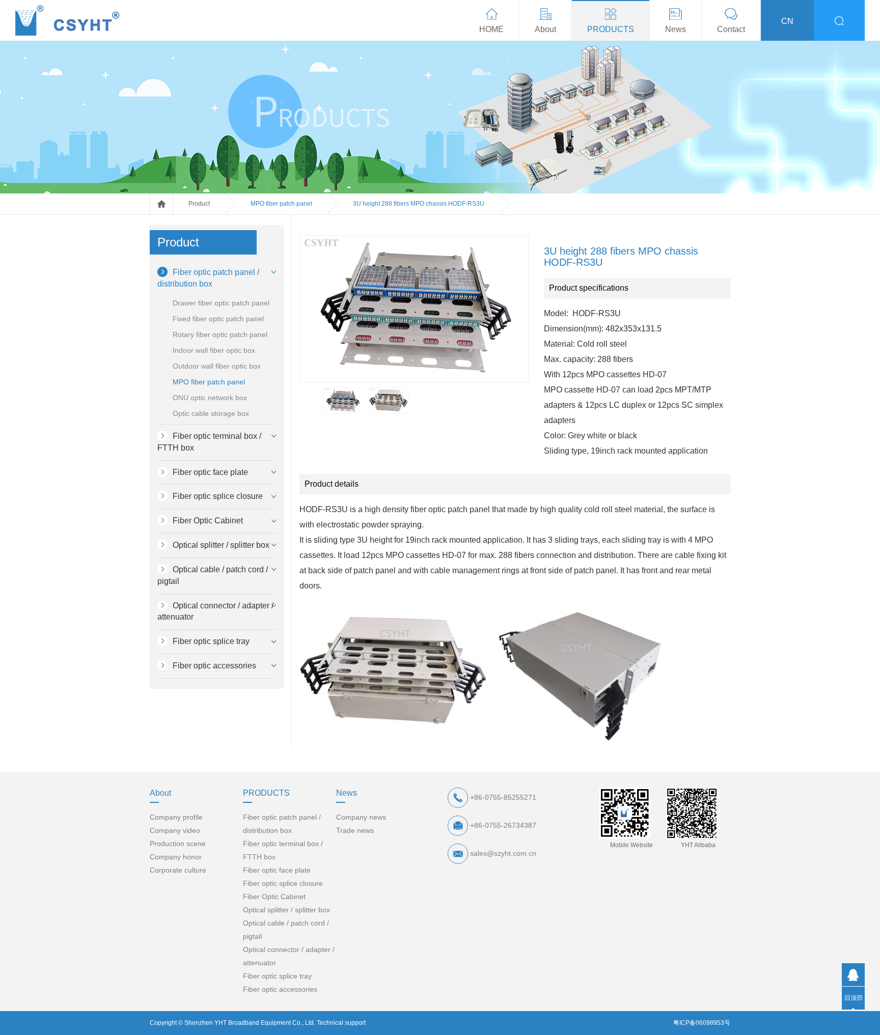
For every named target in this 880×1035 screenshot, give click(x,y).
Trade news (355, 830)
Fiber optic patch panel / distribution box (208, 278)
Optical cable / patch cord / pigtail (212, 575)
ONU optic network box (210, 398)
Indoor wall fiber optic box (214, 350)
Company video (175, 830)
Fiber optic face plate (210, 472)
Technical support (341, 1022)
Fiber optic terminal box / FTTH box (209, 442)
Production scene (178, 844)
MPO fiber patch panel (281, 203)
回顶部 (853, 997)
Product (199, 203)
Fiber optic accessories (214, 665)
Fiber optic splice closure (218, 496)
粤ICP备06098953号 (701, 1022)
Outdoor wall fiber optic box (217, 366)
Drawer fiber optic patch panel (221, 303)
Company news (361, 817)
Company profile (176, 817)
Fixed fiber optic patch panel (218, 319)
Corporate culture (178, 870)
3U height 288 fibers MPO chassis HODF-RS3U (418, 203)
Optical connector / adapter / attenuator (215, 611)
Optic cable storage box (211, 413)
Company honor (176, 857)
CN (787, 21)
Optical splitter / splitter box (221, 545)
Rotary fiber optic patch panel (220, 334)
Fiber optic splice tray (211, 641)
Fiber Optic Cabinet (208, 520)
